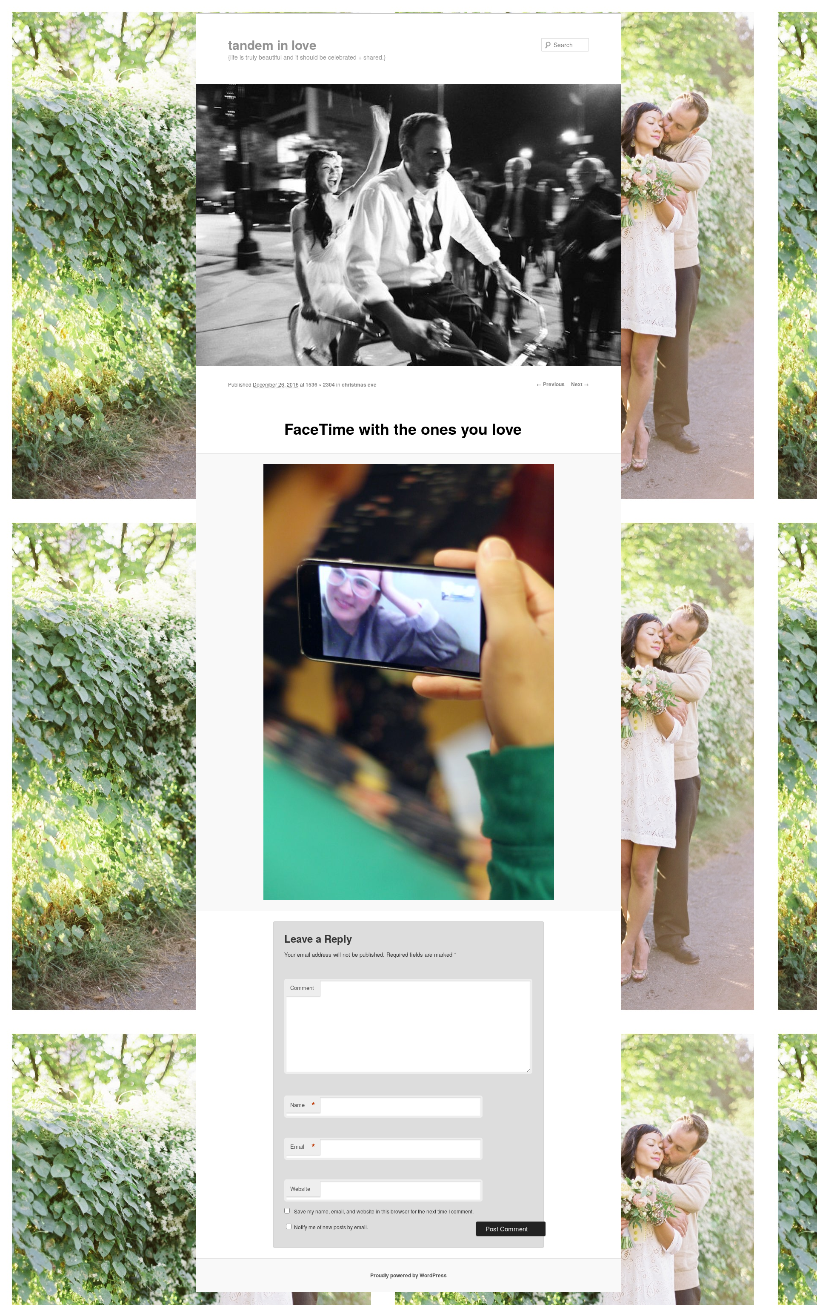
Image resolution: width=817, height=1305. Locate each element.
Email (302, 1146)
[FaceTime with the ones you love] (408, 682)
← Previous (551, 384)
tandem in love (272, 44)
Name (302, 1105)
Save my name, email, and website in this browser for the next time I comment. (384, 1211)
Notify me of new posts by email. (331, 1226)
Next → (580, 384)
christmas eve (359, 384)
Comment (302, 988)
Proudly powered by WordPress (408, 1275)
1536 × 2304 (320, 384)
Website (300, 1189)
